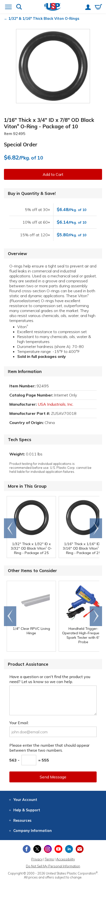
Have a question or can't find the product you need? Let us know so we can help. (49, 679)
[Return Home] (52, 7)
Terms (49, 859)
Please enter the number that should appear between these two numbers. (49, 748)
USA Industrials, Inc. (55, 404)
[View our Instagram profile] (48, 849)
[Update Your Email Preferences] (80, 849)
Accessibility (65, 859)
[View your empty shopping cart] (98, 7)
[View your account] (88, 7)
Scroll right (96, 528)
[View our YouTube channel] (58, 849)
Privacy (37, 859)
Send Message (53, 776)
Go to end (10, 528)
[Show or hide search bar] (19, 7)
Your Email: (19, 722)
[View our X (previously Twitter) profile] (37, 849)
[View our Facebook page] (27, 849)
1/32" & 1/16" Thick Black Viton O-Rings (43, 18)
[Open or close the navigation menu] (8, 7)
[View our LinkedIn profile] (69, 849)
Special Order (20, 144)
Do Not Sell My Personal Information (53, 866)
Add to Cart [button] (53, 174)
